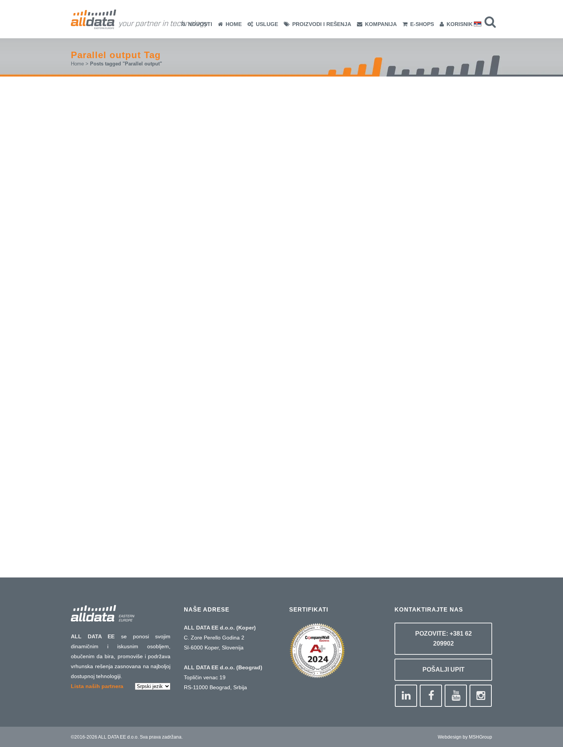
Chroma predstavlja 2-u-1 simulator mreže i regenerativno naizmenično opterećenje (151, 193)
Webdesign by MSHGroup (465, 737)
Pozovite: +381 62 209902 (443, 638)
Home (77, 64)
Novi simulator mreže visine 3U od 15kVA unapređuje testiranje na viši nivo (152, 448)
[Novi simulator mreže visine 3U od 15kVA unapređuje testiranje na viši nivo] (152, 388)
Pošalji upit (443, 669)
